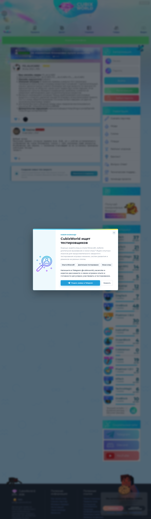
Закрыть (107, 283)
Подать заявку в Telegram (82, 283)
